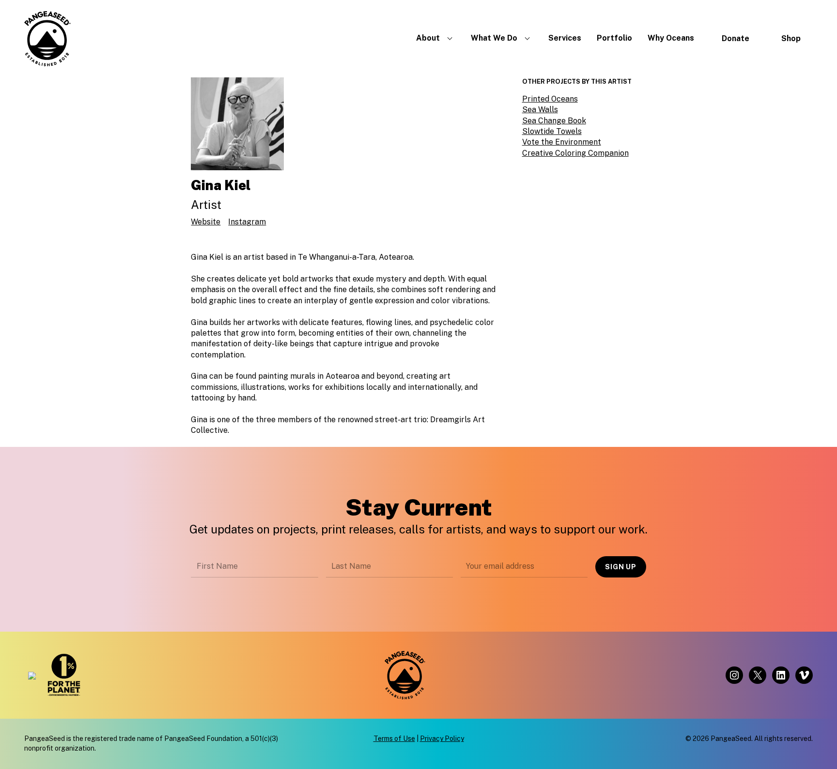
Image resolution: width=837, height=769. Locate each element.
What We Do (494, 38)
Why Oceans (671, 38)
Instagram (247, 221)
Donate (735, 38)
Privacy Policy (442, 738)
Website (205, 221)
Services (564, 38)
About (428, 38)
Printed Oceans (550, 99)
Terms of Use (394, 738)
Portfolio (614, 38)
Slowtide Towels (552, 131)
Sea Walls (540, 109)
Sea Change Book (554, 120)
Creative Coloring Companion (575, 153)
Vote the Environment (561, 142)
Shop (791, 38)
